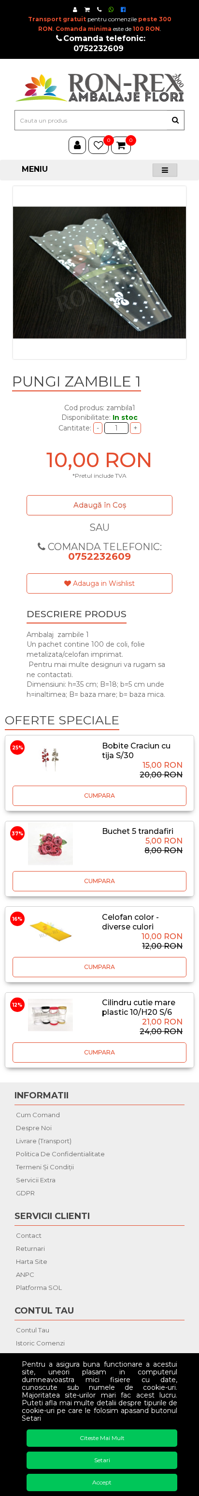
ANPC (25, 1274)
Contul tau (32, 1330)
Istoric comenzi (40, 1343)
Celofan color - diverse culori (130, 922)
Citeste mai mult (102, 1437)
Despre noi (34, 1128)
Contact (29, 1235)
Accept (102, 1482)
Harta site (31, 1261)
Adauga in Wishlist (103, 583)
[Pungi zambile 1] (99, 272)
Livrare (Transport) (43, 1141)
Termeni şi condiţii (45, 1167)
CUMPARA (99, 795)
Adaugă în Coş (99, 505)
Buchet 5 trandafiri (137, 831)
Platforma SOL (39, 1287)
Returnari (30, 1248)
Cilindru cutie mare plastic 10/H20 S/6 (138, 1007)
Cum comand (38, 1115)
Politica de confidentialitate (60, 1154)
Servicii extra (36, 1180)
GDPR (25, 1193)
